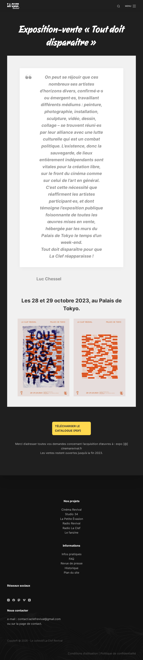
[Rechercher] (118, 6)
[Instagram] (8, 600)
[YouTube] (29, 600)
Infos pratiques (71, 554)
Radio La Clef (71, 528)
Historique (71, 568)
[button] (43, 357)
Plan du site (71, 572)
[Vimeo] (24, 600)
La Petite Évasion (71, 519)
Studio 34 (71, 514)
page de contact (30, 623)
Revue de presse (71, 563)
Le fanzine (71, 532)
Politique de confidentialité (118, 653)
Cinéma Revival (71, 509)
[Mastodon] (19, 600)
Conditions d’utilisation (83, 653)
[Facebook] (13, 600)
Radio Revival (71, 523)
